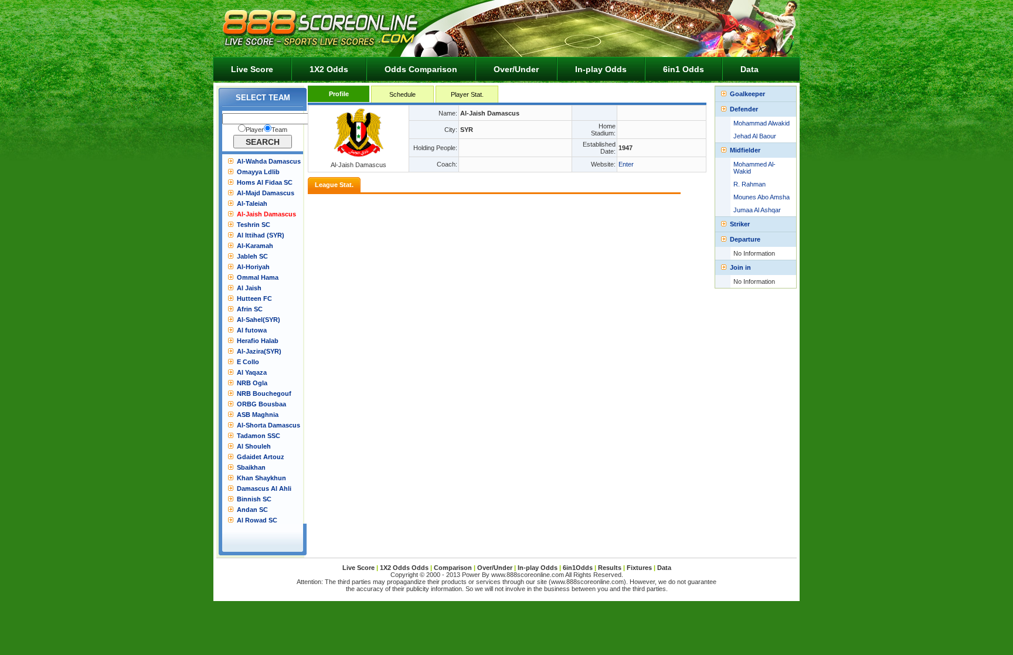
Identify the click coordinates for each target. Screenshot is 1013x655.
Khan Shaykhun (261, 477)
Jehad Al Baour (754, 136)
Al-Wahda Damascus (269, 161)
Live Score (252, 69)
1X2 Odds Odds (404, 567)
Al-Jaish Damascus (266, 214)
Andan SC (252, 509)
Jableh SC (252, 256)
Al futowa (252, 330)
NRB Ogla (252, 382)
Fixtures (639, 567)
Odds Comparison (421, 69)
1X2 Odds (329, 69)
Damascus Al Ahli (264, 488)
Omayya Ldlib (258, 171)
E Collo (248, 361)
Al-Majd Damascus (265, 192)
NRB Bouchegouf (264, 393)
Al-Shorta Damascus (268, 425)
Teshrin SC (253, 224)
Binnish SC (254, 499)
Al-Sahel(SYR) (258, 319)
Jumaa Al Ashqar (757, 209)
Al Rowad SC (257, 520)
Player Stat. (467, 94)
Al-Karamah (255, 245)
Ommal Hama (257, 277)
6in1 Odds (683, 69)
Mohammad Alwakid (761, 123)
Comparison (454, 567)
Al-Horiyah (253, 266)
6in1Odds (578, 567)
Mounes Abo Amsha (761, 197)
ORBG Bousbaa (261, 404)
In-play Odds (601, 69)
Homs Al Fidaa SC (265, 182)
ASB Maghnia (257, 414)
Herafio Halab (257, 340)
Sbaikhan (251, 467)
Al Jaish (249, 287)
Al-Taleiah (252, 203)
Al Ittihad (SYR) (260, 235)
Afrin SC (250, 309)
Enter (626, 164)
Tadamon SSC (258, 435)
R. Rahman (749, 184)
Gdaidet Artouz (260, 456)
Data (749, 69)
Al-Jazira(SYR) (259, 351)
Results (609, 567)
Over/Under (516, 69)
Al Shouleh (254, 446)
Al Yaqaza (252, 372)
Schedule (402, 94)
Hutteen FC (254, 298)
